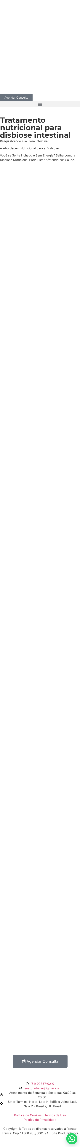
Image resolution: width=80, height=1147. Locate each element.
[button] (40, 104)
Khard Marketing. (40, 1138)
